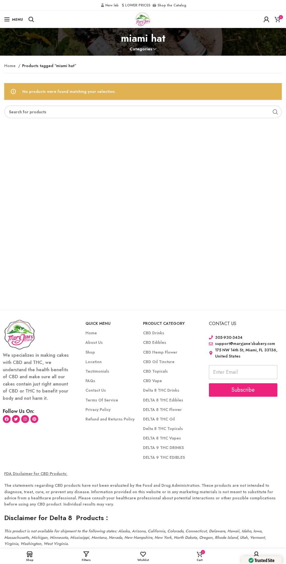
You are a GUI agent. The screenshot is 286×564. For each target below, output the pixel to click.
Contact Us (95, 390)
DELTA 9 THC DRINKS (163, 447)
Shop (90, 352)
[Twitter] (16, 419)
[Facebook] (7, 419)
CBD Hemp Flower (160, 352)
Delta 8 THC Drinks (161, 390)
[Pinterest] (34, 419)
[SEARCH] (275, 111)
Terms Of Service (101, 400)
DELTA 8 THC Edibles (163, 400)
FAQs (90, 381)
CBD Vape (152, 381)
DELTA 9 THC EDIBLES (164, 457)
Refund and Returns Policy (110, 419)
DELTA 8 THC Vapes (162, 438)
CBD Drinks (153, 333)
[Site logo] (143, 19)
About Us (94, 342)
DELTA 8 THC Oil (159, 419)
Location (93, 362)
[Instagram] (25, 419)
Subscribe (243, 390)
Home (10, 66)
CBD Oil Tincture (159, 362)
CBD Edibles (154, 342)
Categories (141, 49)
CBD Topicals (155, 371)
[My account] (266, 19)
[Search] (31, 19)
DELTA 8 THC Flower (162, 409)
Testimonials (97, 371)
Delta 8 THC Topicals (163, 428)
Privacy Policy (98, 409)
